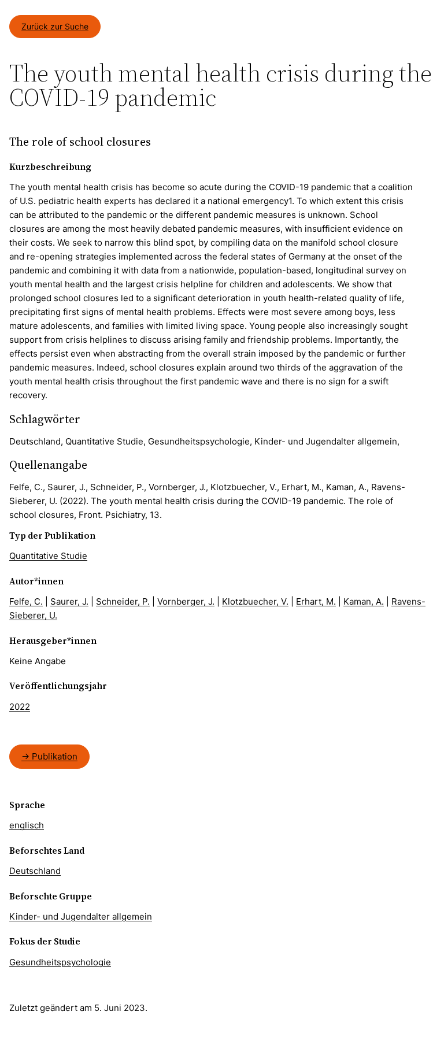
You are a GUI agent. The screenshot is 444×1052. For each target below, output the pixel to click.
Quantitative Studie (48, 555)
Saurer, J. (69, 601)
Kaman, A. (363, 601)
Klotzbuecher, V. (255, 601)
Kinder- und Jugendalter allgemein (80, 916)
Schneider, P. (123, 601)
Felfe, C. (26, 601)
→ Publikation (49, 756)
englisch (26, 825)
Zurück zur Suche (54, 26)
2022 (19, 706)
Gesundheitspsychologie (60, 962)
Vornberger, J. (185, 601)
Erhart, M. (316, 601)
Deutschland (35, 870)
